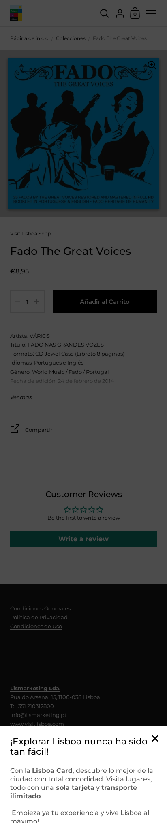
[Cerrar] (155, 739)
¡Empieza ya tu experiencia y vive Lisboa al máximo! (79, 817)
